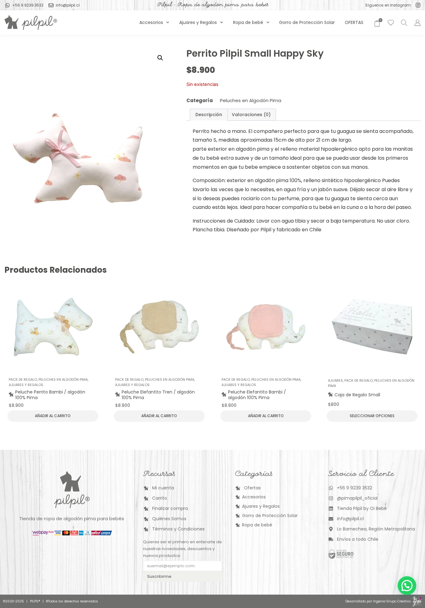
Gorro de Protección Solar (307, 22)
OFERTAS (354, 22)
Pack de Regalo (23, 379)
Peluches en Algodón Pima (250, 100)
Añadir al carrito (53, 415)
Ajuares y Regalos (198, 22)
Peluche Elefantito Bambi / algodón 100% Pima (257, 395)
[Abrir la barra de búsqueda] (403, 23)
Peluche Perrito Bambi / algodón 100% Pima (50, 395)
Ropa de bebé (248, 22)
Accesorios (151, 22)
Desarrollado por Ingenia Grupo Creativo (378, 601)
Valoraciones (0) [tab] (251, 114)
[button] (160, 58)
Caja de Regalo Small (357, 395)
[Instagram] (418, 5)
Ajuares (335, 380)
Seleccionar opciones (372, 415)
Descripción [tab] (208, 114)
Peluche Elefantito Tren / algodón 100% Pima (158, 395)
